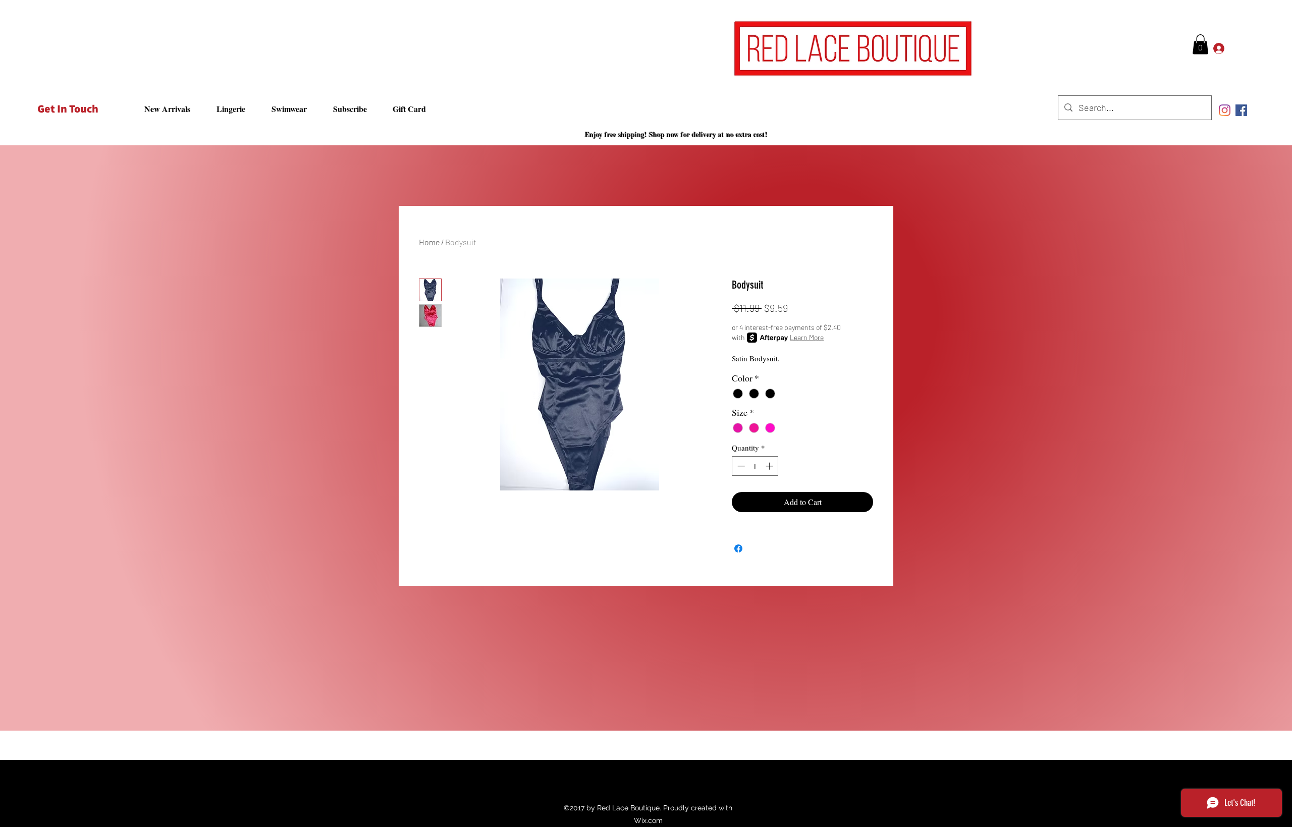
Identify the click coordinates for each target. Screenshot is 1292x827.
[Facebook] (1241, 110)
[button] (1200, 44)
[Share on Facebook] (738, 548)
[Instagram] (1224, 110)
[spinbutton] (755, 466)
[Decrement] (740, 466)
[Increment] (770, 466)
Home (429, 242)
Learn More (807, 337)
